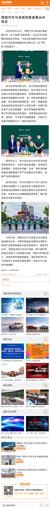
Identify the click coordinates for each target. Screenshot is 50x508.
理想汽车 (6, 279)
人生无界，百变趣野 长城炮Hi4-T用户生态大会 (12, 315)
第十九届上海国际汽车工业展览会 (12, 433)
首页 (3, 8)
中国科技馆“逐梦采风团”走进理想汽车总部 (31, 471)
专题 (23, 8)
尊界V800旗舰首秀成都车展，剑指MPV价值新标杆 (37, 406)
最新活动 (7, 339)
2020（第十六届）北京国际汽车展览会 (37, 433)
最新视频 (7, 385)
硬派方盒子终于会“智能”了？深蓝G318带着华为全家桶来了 (12, 406)
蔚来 (18, 449)
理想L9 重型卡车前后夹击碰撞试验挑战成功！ (32, 458)
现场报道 (38, 8)
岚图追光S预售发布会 (33, 334)
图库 (46, 8)
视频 (29, 8)
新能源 (16, 12)
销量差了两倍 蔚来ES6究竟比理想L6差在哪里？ (32, 444)
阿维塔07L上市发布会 (8, 334)
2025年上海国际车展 (33, 361)
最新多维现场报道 (12, 293)
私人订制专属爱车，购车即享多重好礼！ (12, 380)
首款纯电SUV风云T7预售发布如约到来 (37, 315)
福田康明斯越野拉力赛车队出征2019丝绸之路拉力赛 (37, 380)
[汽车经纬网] (6, 3)
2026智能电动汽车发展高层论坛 (12, 361)
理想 (23, 449)
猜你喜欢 (7, 437)
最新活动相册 (10, 411)
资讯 (10, 8)
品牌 (16, 8)
